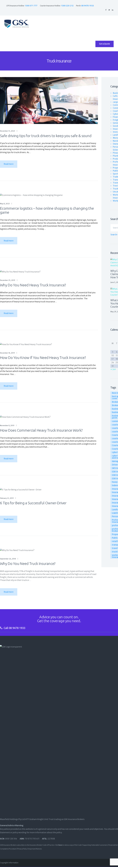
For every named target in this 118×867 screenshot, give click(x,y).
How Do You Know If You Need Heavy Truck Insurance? (43, 358)
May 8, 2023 (5, 204)
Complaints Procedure (8, 849)
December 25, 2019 (7, 280)
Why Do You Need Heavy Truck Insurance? (33, 285)
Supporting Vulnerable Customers (95, 845)
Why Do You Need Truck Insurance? (27, 564)
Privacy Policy (22, 849)
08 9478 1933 (17, 628)
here (60, 845)
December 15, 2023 (7, 131)
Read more (8, 164)
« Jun (113, 369)
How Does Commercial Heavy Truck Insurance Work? (41, 430)
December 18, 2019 (7, 353)
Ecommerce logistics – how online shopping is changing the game (47, 210)
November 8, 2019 (7, 425)
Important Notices (35, 849)
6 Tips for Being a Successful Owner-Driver (33, 503)
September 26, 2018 (8, 559)
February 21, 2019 (7, 498)
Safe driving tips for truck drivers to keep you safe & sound (45, 136)
